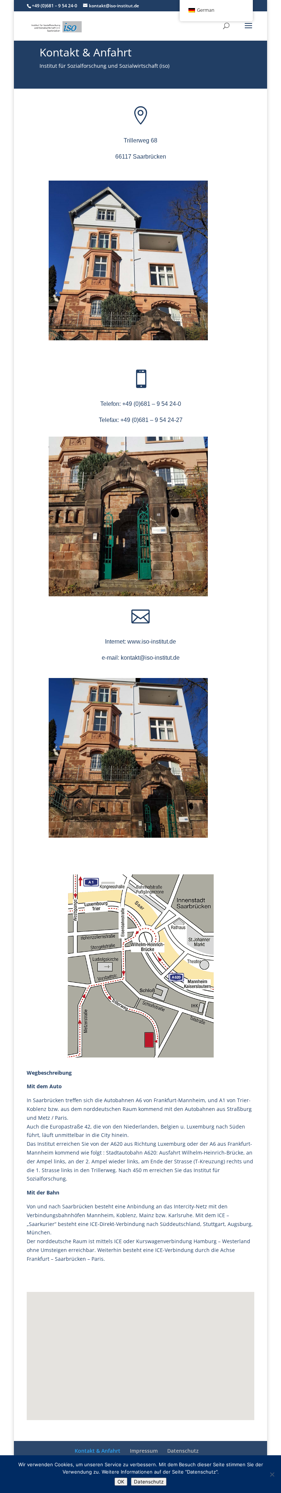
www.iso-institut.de (151, 641)
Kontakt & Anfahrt (97, 1450)
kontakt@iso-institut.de (150, 658)
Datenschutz (183, 1450)
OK (120, 1482)
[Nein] (272, 1474)
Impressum (144, 1450)
